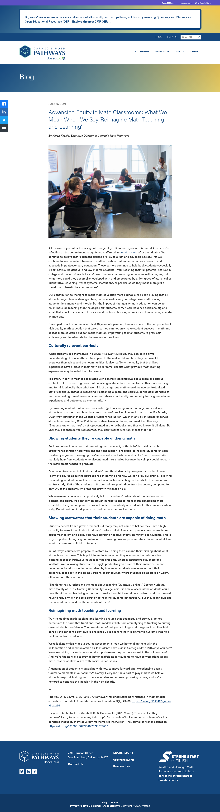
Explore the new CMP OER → (91, 21)
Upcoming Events (123, 759)
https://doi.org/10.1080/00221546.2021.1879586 (78, 726)
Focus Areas (185, 2)
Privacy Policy (78, 805)
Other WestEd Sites (203, 2)
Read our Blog (121, 766)
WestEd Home (168, 2)
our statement (128, 252)
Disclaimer (95, 805)
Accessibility (111, 805)
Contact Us (75, 764)
